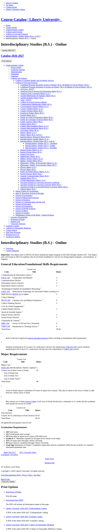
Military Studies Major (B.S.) (31, 161)
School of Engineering (24, 206)
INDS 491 (5, 368)
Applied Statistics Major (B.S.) (32, 98)
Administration (16, 72)
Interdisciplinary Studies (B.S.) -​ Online (40, 146)
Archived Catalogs (13, 237)
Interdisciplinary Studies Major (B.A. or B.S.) (23, 36)
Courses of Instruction (19, 217)
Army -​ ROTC (26, 100)
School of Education (23, 204)
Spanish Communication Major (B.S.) (34, 176)
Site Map (37, 475)
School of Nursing (22, 213)
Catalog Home (11, 7)
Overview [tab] (9, 248)
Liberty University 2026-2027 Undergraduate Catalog (26, 508)
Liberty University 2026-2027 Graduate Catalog (24, 517)
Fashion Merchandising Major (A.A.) (34, 126)
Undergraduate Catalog (15, 30)
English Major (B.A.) (28, 115)
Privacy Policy (27, 475)
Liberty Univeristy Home (15, 9)
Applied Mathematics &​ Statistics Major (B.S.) (38, 96)
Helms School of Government (26, 191)
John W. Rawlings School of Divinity (29, 193)
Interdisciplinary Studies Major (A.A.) (34, 139)
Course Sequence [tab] (12, 251)
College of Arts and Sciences (17, 34)
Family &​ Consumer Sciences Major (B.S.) (36, 120)
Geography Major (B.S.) (29, 130)
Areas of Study (30, 401)
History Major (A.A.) (28, 133)
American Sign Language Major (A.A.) (35, 93)
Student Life (15, 222)
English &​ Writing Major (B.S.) (32, 113)
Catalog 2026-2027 (12, 55)
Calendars (14, 76)
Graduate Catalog (12, 226)
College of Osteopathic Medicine (18, 228)
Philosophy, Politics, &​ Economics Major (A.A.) (38, 163)
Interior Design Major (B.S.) (31, 152)
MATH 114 (16, 294)
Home (8, 25)
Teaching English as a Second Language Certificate (40, 182)
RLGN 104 (5, 300)
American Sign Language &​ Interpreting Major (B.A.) (41, 91)
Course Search (11, 230)
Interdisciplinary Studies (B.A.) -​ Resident (41, 143)
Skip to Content (12, 3)
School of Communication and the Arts (30, 202)
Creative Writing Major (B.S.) (31, 111)
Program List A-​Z (12, 235)
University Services (18, 224)
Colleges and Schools (14, 32)
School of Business (22, 200)
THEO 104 (5, 326)
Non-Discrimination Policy (11, 475)
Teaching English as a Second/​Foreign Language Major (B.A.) (44, 187)
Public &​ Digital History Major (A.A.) (35, 172)
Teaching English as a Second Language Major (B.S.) (40, 185)
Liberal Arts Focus (27, 154)
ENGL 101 (5, 278)
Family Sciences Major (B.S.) (31, 122)
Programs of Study (18, 219)
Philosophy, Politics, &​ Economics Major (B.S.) (38, 165)
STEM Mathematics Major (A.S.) (33, 180)
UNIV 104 (5, 291)
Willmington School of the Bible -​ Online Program (34, 215)
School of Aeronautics (23, 195)
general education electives (38, 338)
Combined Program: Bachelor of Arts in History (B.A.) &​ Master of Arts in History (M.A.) (54, 85)
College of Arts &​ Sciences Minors (33, 102)
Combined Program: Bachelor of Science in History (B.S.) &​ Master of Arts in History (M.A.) (56, 87)
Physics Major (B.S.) (28, 169)
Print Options (6, 61)
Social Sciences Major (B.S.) (31, 174)
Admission (15, 74)
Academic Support (18, 70)
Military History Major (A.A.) (31, 159)
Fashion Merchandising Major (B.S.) (34, 128)
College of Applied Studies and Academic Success (34, 80)
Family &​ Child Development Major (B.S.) (36, 117)
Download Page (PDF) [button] (14, 500)
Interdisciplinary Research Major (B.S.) (35, 137)
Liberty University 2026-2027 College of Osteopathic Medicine (30, 525)
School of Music (21, 211)
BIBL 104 (5, 323)
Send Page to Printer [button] (13, 492)
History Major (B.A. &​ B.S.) (31, 135)
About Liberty (16, 67)
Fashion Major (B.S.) (28, 124)
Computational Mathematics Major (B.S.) (36, 104)
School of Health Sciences (25, 209)
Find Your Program (13, 232)
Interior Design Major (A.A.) (31, 150)
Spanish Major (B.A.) (28, 178)
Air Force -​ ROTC (27, 89)
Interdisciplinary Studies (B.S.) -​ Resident (41, 148)
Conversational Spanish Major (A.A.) (34, 107)
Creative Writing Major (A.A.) (31, 109)
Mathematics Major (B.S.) (30, 156)
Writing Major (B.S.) (28, 189)
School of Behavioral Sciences (27, 198)
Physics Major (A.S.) (28, 167)
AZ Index (9, 5)
